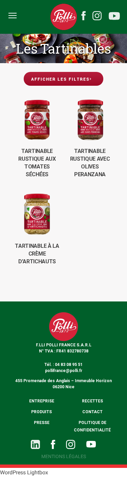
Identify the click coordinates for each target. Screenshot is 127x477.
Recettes (92, 401)
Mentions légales (63, 456)
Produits (41, 411)
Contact (92, 411)
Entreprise (41, 401)
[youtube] (114, 17)
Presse (41, 422)
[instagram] (97, 15)
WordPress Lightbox (24, 472)
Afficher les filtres (60, 79)
